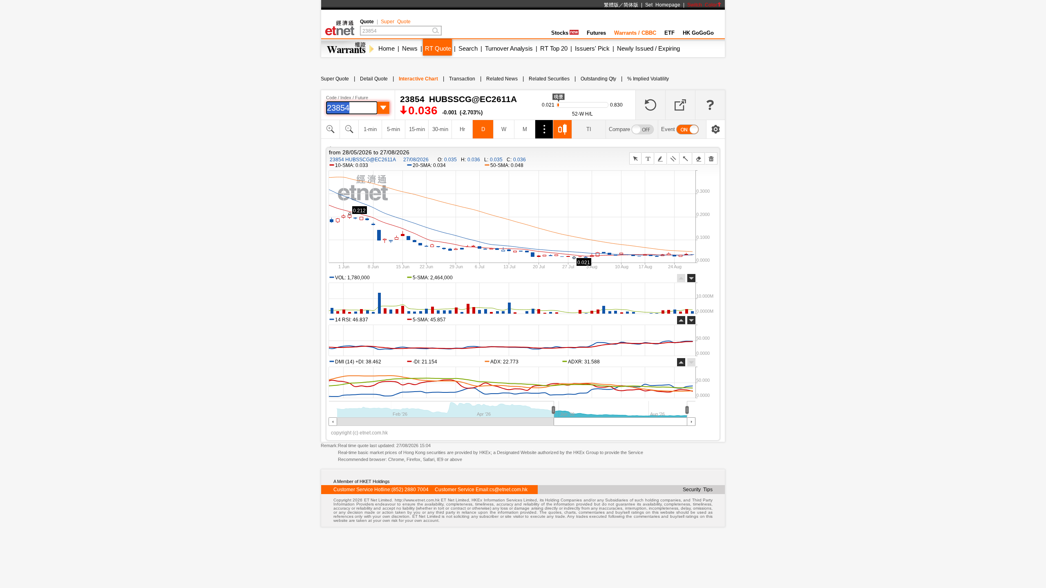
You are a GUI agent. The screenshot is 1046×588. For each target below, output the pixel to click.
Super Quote (396, 21)
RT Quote (438, 48)
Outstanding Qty (598, 79)
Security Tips (698, 489)
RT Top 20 (554, 48)
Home (386, 48)
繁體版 (611, 5)
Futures (596, 33)
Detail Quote (374, 79)
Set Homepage (662, 5)
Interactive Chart (418, 79)
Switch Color (702, 5)
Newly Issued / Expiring (648, 48)
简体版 (631, 5)
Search (468, 48)
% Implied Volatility (648, 79)
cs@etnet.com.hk (508, 489)
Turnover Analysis (509, 48)
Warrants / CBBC (635, 33)
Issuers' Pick (592, 48)
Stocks (559, 33)
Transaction (462, 79)
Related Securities (549, 79)
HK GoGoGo (698, 33)
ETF (669, 33)
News (410, 48)
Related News (502, 79)
